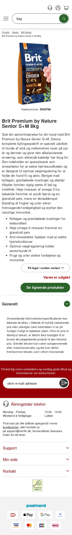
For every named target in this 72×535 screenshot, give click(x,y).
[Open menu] (5, 18)
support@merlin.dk (19, 431)
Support (10, 448)
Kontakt (9, 471)
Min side (10, 459)
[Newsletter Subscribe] (63, 383)
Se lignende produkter (45, 287)
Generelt (10, 304)
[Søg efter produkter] (63, 18)
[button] (34, 73)
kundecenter (11, 427)
